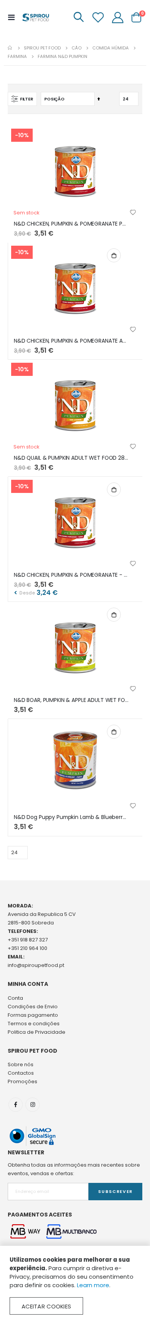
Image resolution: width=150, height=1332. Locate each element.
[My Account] (117, 17)
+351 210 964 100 (27, 948)
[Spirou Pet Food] (35, 17)
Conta (15, 998)
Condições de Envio (33, 1006)
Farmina (17, 56)
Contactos (21, 1073)
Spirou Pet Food (42, 48)
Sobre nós (20, 1064)
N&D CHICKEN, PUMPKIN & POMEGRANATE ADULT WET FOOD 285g (71, 341)
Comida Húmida (110, 48)
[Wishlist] (98, 17)
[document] (75, 1285)
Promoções (22, 1081)
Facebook (15, 1105)
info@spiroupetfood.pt (36, 965)
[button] (133, 213)
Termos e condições (34, 1023)
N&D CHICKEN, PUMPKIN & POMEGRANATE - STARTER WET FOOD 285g (71, 575)
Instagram (32, 1105)
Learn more (93, 1285)
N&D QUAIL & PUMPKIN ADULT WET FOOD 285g (71, 458)
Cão (77, 48)
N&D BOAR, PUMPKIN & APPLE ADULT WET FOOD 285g (71, 700)
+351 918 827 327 (28, 939)
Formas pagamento (33, 1015)
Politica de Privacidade (36, 1032)
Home (10, 48)
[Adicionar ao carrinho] (114, 255)
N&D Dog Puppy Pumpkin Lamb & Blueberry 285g (71, 817)
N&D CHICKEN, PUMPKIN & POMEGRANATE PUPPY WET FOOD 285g (71, 224)
